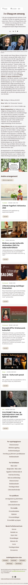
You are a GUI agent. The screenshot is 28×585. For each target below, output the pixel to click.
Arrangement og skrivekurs (14, 499)
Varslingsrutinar (14, 487)
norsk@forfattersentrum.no (18, 571)
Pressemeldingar (14, 517)
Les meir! (6, 216)
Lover (14, 544)
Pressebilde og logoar (14, 520)
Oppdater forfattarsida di (14, 472)
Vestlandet (22, 560)
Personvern (14, 550)
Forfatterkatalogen (14, 451)
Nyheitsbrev (14, 502)
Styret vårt (14, 535)
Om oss (14, 529)
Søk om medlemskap (14, 478)
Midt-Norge (9, 563)
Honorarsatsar (14, 445)
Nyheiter (14, 514)
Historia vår (14, 541)
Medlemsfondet (14, 457)
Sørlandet (5, 560)
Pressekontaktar (14, 511)
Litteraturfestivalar (14, 490)
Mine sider (14, 466)
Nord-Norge (18, 563)
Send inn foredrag (14, 475)
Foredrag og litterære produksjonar (14, 454)
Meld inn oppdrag (14, 448)
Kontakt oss (14, 532)
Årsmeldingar (14, 538)
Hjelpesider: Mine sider (14, 469)
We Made (26, 583)
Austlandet (13, 560)
